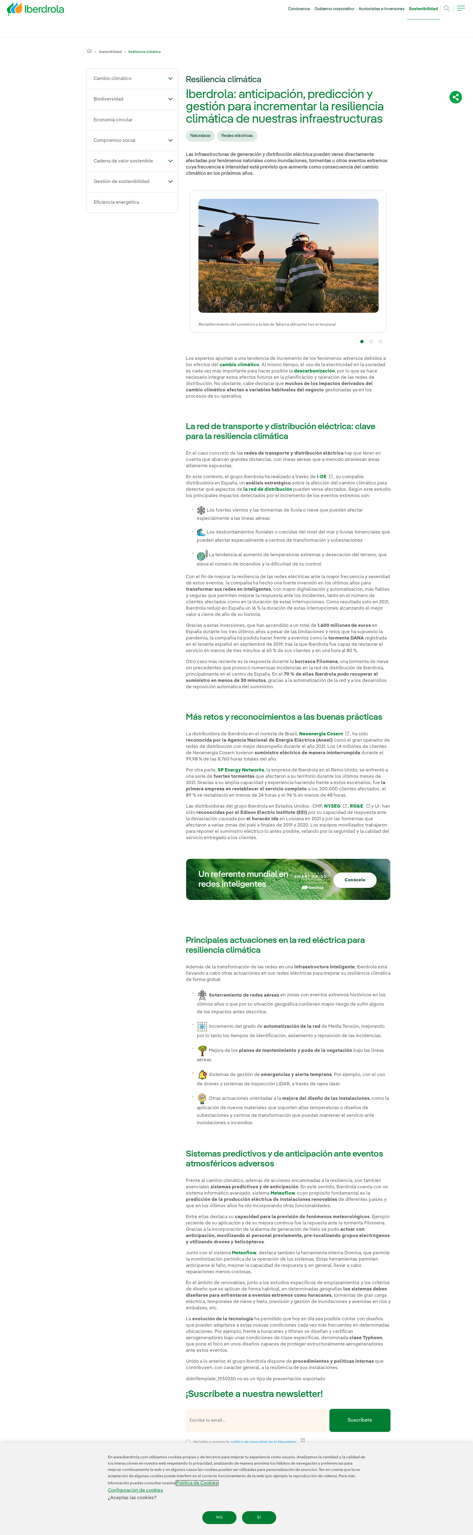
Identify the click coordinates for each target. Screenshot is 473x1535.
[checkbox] (188, 1442)
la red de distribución (267, 489)
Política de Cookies (197, 1483)
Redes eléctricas (237, 136)
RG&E (360, 806)
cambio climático (239, 365)
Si (259, 1517)
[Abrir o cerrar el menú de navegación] (461, 11)
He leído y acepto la (285, 1441)
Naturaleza (200, 136)
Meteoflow (282, 1193)
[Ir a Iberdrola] (27, 10)
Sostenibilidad (423, 9)
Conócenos (299, 9)
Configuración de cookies (135, 1490)
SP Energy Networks (241, 770)
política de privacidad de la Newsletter (267, 1442)
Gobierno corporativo (334, 9)
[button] (170, 78)
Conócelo (355, 880)
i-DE (325, 477)
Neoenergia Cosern (324, 734)
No (219, 1517)
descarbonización (314, 371)
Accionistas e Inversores (382, 9)
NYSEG (336, 806)
